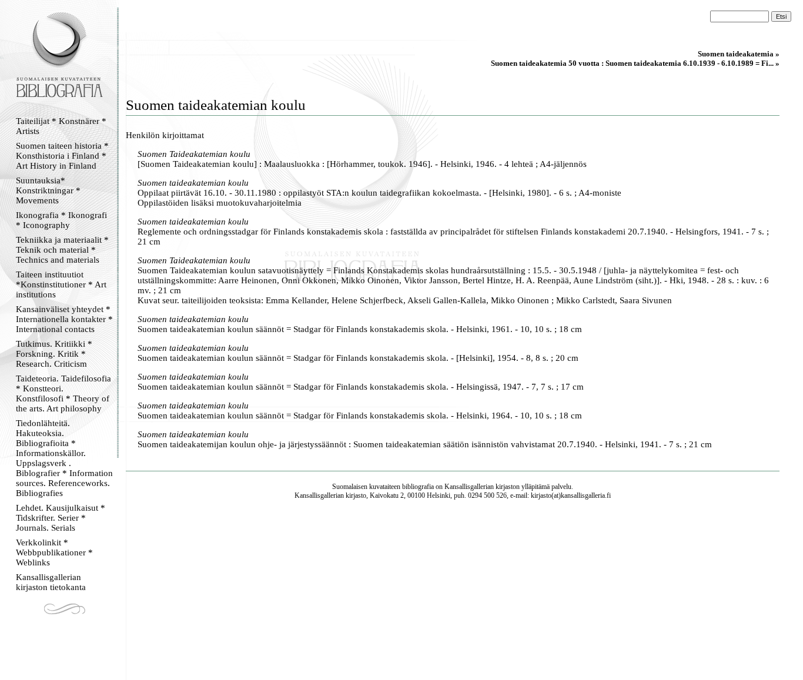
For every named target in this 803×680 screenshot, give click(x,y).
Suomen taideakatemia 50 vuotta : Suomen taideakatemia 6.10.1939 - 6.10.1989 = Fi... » (635, 63)
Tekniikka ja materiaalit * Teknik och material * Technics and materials (62, 249)
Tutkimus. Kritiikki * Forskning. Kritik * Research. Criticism (54, 354)
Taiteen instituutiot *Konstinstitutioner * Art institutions (61, 284)
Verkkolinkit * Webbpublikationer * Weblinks (54, 552)
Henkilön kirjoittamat (165, 135)
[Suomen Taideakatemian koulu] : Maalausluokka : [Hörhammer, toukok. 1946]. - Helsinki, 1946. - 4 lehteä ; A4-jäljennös (362, 164)
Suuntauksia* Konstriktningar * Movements (48, 190)
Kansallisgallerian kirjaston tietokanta (51, 582)
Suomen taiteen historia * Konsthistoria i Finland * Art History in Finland (62, 155)
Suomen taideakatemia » (738, 53)
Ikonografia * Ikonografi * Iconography (61, 220)
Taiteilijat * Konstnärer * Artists (61, 126)
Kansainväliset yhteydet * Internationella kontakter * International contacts (64, 319)
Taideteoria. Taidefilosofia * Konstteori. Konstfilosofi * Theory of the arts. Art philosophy (63, 393)
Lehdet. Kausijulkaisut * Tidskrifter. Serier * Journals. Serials (60, 517)
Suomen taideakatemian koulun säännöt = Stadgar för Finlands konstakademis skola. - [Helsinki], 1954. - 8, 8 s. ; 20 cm (358, 358)
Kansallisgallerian (469, 487)
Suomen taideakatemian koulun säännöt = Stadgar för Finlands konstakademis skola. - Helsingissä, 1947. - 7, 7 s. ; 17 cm (361, 386)
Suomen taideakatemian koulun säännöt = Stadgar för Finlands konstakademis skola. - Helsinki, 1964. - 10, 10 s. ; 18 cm (360, 415)
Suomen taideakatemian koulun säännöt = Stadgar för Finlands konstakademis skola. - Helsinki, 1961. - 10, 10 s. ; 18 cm (360, 329)
